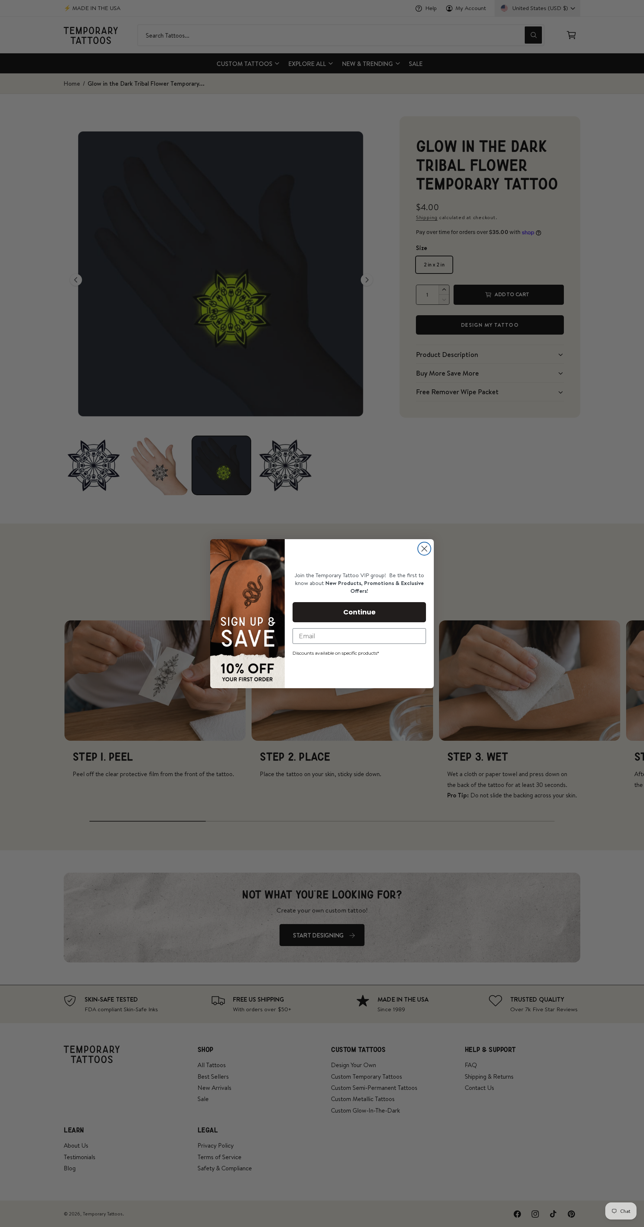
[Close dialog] (424, 548)
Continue (359, 612)
